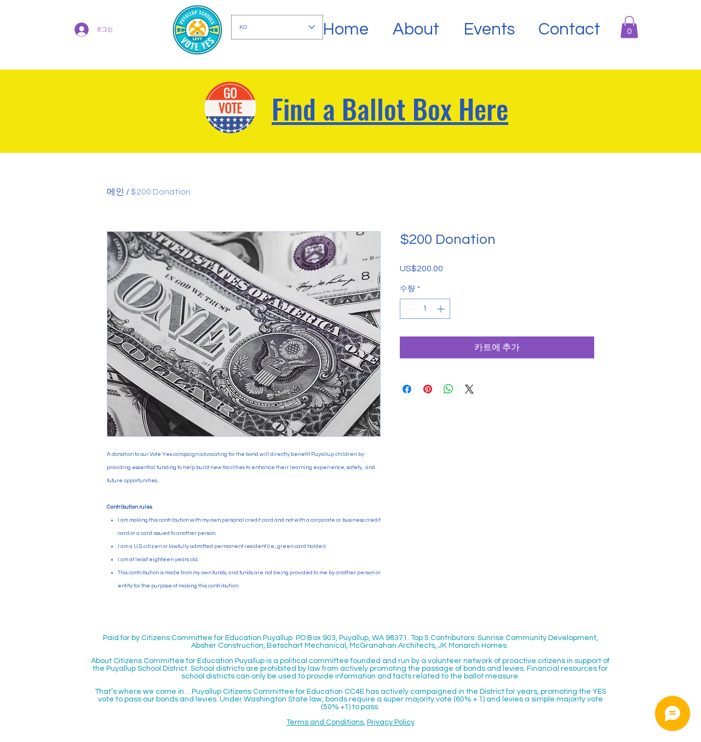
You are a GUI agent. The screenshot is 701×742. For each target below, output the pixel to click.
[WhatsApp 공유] (448, 389)
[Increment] (442, 308)
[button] (629, 27)
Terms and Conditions (325, 722)
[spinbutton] (425, 308)
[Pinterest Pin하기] (427, 389)
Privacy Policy (391, 722)
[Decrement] (408, 308)
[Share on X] (469, 389)
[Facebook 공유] (406, 389)
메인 (115, 191)
